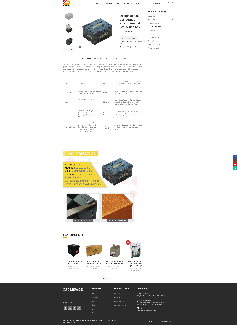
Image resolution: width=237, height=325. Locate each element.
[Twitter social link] (128, 47)
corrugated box (155, 27)
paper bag (152, 16)
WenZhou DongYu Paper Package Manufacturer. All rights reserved (92, 320)
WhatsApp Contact (128, 38)
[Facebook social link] (126, 47)
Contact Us (96, 313)
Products (95, 297)
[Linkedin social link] (133, 47)
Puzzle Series (153, 41)
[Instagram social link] (70, 308)
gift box (76, 266)
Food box (153, 30)
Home (94, 293)
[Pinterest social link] (130, 47)
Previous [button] (66, 49)
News (94, 305)
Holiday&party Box (135, 270)
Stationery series (154, 44)
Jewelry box (115, 268)
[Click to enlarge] (79, 47)
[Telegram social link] (135, 47)
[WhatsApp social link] (79, 308)
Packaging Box (155, 37)
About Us (95, 301)
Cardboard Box (98, 266)
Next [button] (72, 49)
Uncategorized (153, 48)
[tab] (86, 57)
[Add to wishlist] (82, 243)
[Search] (168, 3)
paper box (132, 41)
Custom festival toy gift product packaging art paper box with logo (135, 264)
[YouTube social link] (74, 308)
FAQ (93, 309)
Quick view (82, 247)
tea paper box (73, 268)
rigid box (94, 268)
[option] (69, 16)
